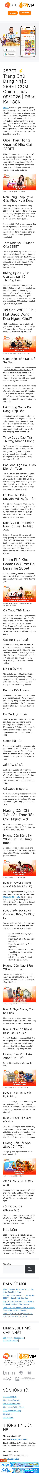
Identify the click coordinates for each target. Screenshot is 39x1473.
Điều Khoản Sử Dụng (11, 1404)
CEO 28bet (7, 1414)
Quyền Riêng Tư (9, 1397)
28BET (6, 108)
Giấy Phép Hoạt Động (12, 1411)
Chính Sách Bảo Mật (11, 1400)
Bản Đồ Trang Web (11, 1459)
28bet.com (7, 1338)
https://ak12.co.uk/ (11, 897)
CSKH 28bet (8, 1418)
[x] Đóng (3, 1460)
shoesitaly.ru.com (10, 1341)
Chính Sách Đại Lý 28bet (13, 1407)
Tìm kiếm (7, 1264)
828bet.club (19, 1338)
